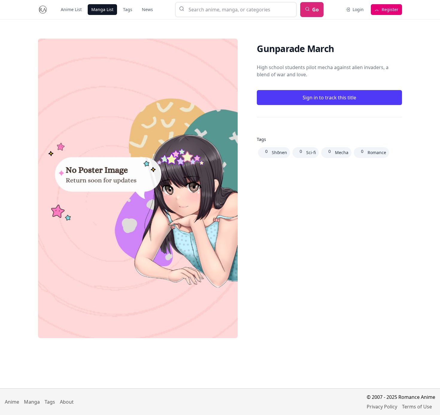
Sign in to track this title (329, 97)
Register (390, 9)
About (67, 402)
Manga (32, 402)
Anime (12, 402)
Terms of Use (417, 406)
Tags (127, 9)
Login (358, 9)
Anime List (71, 9)
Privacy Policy (382, 406)
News (147, 9)
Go (315, 9)
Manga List (102, 9)
